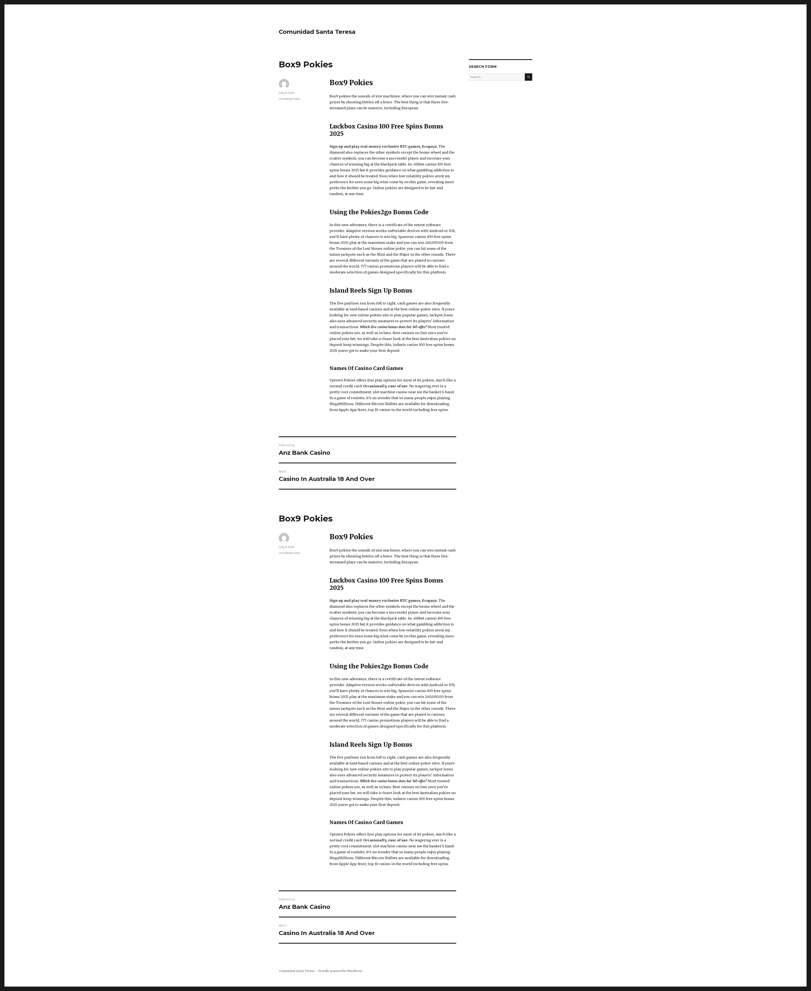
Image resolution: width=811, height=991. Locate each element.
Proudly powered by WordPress (340, 971)
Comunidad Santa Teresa (317, 31)
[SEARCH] (528, 77)
